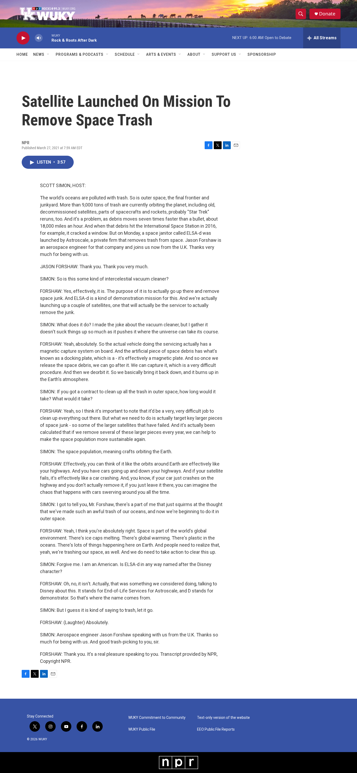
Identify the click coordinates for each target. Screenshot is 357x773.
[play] (23, 38)
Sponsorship (261, 54)
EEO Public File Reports (216, 729)
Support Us (224, 54)
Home (22, 54)
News (38, 54)
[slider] (47, 38)
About (193, 54)
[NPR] (178, 762)
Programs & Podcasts (79, 54)
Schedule (125, 54)
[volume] (38, 38)
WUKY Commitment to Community (157, 718)
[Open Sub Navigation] (48, 54)
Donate (327, 13)
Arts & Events (161, 54)
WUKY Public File (141, 729)
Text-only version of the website (223, 718)
